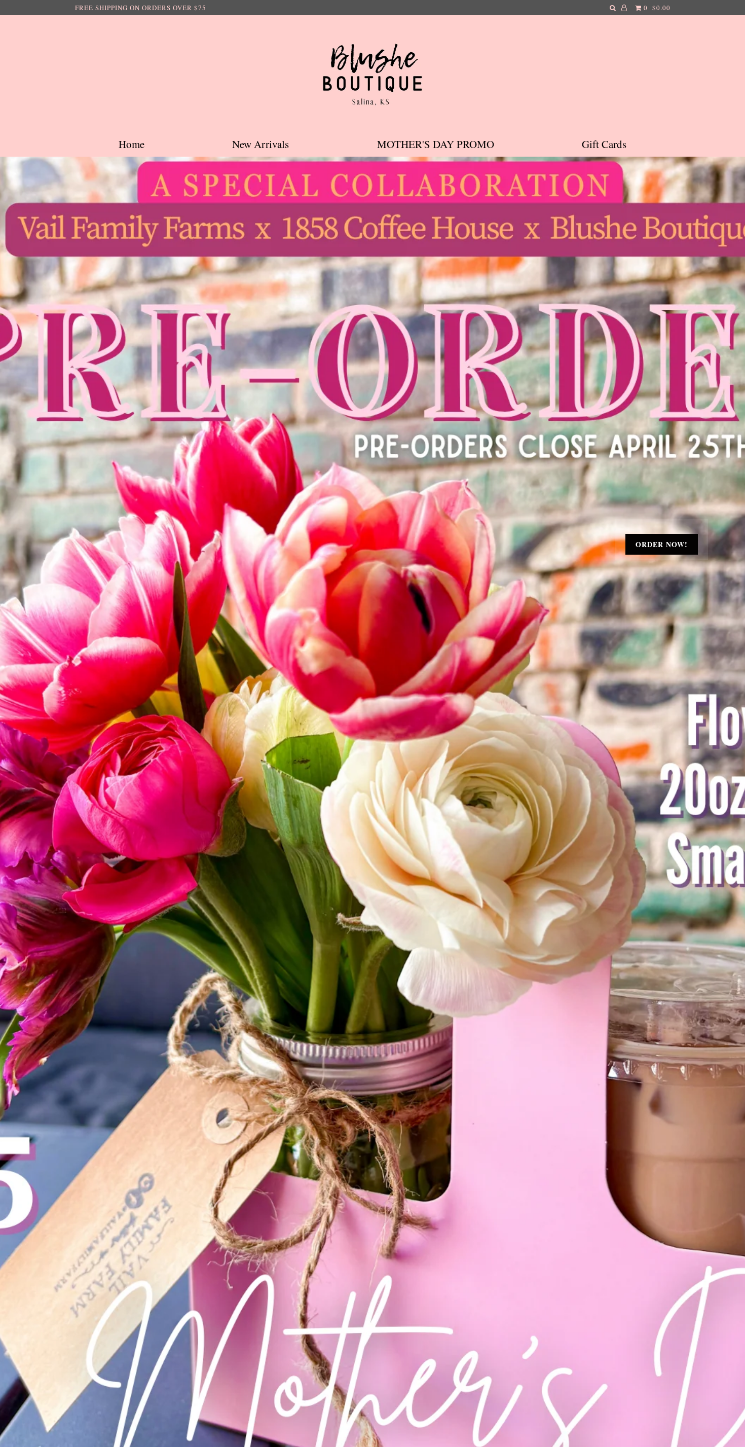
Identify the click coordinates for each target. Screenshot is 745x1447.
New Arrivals (260, 144)
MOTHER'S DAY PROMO (435, 144)
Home (131, 144)
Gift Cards (604, 144)
